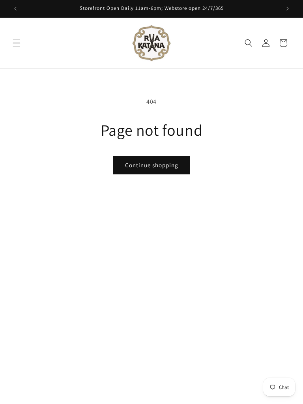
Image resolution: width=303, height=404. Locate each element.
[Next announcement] (287, 8)
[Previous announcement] (15, 8)
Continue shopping (151, 165)
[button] (16, 43)
